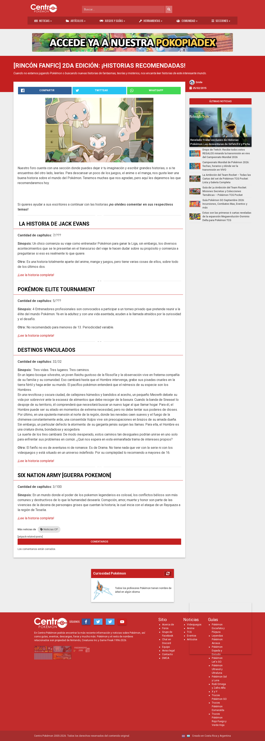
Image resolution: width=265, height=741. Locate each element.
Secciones (222, 20)
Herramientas (152, 20)
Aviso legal (168, 650)
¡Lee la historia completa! (36, 275)
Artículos (77, 20)
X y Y (214, 691)
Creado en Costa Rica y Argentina (211, 735)
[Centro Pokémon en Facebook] (86, 622)
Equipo (166, 646)
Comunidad (188, 20)
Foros (165, 628)
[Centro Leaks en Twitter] (110, 622)
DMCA (165, 658)
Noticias (44, 20)
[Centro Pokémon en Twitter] (98, 622)
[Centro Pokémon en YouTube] (122, 622)
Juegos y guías (113, 20)
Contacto (167, 654)
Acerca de (168, 624)
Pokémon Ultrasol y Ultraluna (217, 669)
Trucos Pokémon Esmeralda (218, 706)
